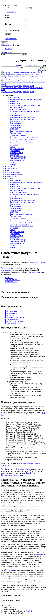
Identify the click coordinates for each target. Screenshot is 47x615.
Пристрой (13, 164)
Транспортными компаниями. (12, 475)
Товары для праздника (18, 135)
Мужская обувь (15, 127)
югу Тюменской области (22, 469)
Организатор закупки (9, 268)
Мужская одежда (16, 125)
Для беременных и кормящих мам (22, 119)
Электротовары (15, 133)
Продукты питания (17, 149)
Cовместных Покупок (37, 262)
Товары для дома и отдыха (19, 141)
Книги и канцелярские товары (21, 131)
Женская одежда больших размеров (23, 117)
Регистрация (11, 12)
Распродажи (14, 155)
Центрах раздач (34, 272)
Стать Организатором (13, 172)
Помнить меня (13, 30)
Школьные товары (16, 107)
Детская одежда (15, 101)
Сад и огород (14, 145)
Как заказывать (11, 311)
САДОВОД (14, 129)
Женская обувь (15, 123)
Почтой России (31, 473)
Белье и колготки (16, 121)
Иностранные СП (16, 153)
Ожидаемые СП (11, 282)
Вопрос (8, 170)
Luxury (12, 163)
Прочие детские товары (18, 109)
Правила (8, 166)
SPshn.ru (4, 490)
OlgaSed (29, 611)
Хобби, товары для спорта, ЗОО (21, 143)
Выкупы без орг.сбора (18, 157)
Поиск (4, 52)
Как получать (10, 315)
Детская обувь (15, 103)
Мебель (12, 147)
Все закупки (14, 97)
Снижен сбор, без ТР (17, 159)
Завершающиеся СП (12, 280)
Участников (5, 270)
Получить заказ (11, 168)
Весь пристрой (15, 180)
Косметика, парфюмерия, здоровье (22, 139)
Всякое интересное (17, 161)
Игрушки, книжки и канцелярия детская (25, 105)
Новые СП (9, 278)
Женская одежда (16, 115)
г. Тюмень (7, 469)
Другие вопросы (11, 319)
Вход (10, 52)
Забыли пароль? (11, 39)
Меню (4, 42)
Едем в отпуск (15, 151)
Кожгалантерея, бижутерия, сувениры (24, 137)
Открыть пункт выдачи (14, 174)
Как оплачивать (11, 313)
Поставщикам (10, 176)
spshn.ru (11, 570)
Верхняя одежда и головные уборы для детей (26, 99)
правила (40, 554)
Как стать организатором (14, 321)
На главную (7, 45)
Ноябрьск (8, 49)
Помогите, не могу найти (14, 317)
